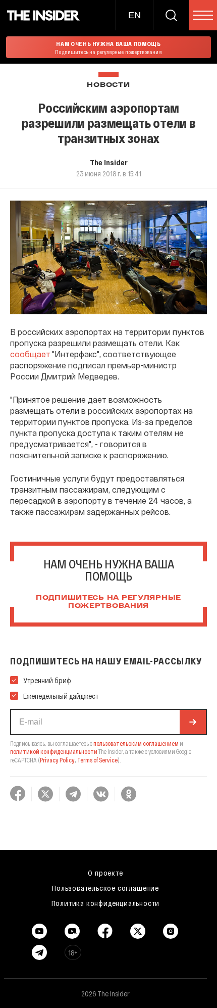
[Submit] (193, 722)
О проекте (105, 872)
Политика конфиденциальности (105, 902)
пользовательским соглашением (136, 743)
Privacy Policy (57, 759)
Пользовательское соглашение (105, 887)
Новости (108, 85)
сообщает (30, 354)
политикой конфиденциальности (53, 751)
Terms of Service (97, 759)
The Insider (109, 162)
